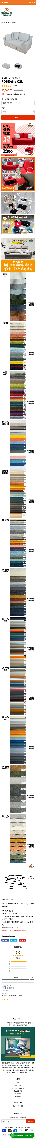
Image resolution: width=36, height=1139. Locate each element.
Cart (33, 2)
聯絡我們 (18, 1096)
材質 (3, 108)
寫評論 (16, 977)
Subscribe (30, 1121)
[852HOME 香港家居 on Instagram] (18, 1106)
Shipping (4, 94)
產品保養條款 (18, 1091)
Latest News (18, 1019)
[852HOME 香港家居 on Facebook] (14, 1106)
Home (3, 22)
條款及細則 (18, 1085)
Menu (6, 2)
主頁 (18, 1083)
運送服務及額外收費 (18, 1088)
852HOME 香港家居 (24, 1127)
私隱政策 (18, 1093)
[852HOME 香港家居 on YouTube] (22, 1106)
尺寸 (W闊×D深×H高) (9, 99)
